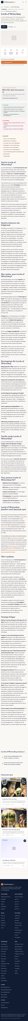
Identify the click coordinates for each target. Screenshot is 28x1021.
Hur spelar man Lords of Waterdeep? (12, 143)
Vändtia (2, 975)
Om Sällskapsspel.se (5, 1002)
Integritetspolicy (4, 1007)
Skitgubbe (3, 961)
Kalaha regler (4, 968)
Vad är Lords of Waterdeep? (9, 138)
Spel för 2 (17, 899)
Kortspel (16, 927)
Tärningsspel (17, 937)
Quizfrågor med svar (19, 944)
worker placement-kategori (8, 552)
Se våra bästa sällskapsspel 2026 (10, 98)
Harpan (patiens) (4, 949)
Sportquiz (17, 963)
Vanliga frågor (7, 156)
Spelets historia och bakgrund (10, 140)
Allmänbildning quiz (18, 946)
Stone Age (22, 516)
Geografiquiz (17, 961)
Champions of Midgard (17, 538)
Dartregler (3, 978)
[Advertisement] (14, 76)
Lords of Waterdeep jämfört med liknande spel (14, 151)
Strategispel (6, 7)
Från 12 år (3, 925)
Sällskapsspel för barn (5, 896)
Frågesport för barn (19, 951)
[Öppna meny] (26, 2)
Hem (2, 7)
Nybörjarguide (4, 994)
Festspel (3, 901)
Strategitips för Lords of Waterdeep (11, 145)
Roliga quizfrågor (18, 949)
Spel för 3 (17, 901)
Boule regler (3, 973)
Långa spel (17, 918)
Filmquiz (16, 958)
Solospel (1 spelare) (19, 896)
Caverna (5, 526)
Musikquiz (17, 956)
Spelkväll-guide (4, 997)
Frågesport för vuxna (19, 953)
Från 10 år (3, 922)
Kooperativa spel (18, 930)
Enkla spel (17, 920)
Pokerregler (3, 951)
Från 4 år (3, 915)
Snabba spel (17, 915)
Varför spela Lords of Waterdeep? (11, 147)
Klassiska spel (18, 932)
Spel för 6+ (17, 908)
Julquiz (16, 970)
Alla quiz (16, 973)
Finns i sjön (3, 956)
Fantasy (16, 935)
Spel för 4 (17, 904)
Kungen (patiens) (4, 946)
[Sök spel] (23, 2)
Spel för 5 (17, 906)
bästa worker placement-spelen (14, 550)
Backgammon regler (5, 963)
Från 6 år (3, 918)
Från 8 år (3, 920)
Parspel (2, 904)
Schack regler (4, 970)
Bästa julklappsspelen (5, 992)
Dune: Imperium (13, 546)
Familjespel (3, 899)
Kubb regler (3, 966)
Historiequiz (17, 966)
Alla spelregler (4, 980)
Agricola (23, 524)
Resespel (3, 908)
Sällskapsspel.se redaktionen (11, 11)
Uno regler (3, 953)
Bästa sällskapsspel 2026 (6, 989)
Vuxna (2, 927)
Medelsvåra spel (18, 922)
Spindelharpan (4, 944)
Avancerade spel (18, 925)
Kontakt (2, 1005)
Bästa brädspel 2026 (5, 987)
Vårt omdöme (7, 153)
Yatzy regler (3, 958)
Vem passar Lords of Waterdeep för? (12, 149)
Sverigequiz (17, 968)
